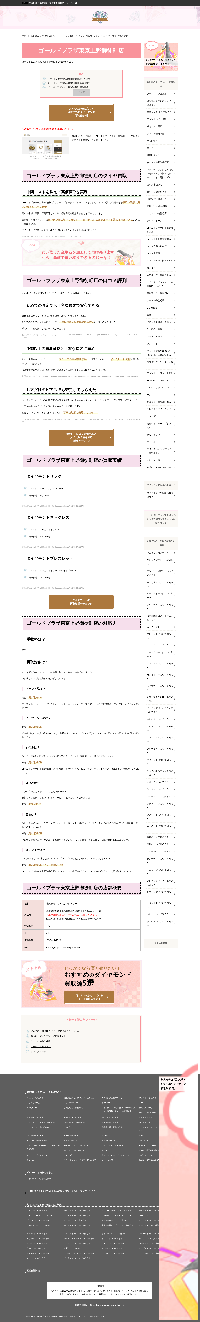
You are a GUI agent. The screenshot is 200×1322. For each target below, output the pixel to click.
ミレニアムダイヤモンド (159, 409)
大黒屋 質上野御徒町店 (159, 275)
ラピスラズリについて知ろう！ (160, 562)
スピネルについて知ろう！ (160, 719)
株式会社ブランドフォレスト (160, 364)
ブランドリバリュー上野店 (160, 373)
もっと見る (79, 92)
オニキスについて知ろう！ (160, 782)
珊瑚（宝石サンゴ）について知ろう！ (160, 699)
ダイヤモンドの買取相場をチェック (81, 602)
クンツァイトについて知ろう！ (160, 665)
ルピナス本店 (153, 460)
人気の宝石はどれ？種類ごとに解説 (161, 543)
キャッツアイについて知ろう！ (160, 739)
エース (150, 148)
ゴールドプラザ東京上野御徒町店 (160, 230)
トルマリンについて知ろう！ (159, 871)
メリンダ (151, 416)
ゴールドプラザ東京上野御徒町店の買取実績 (68, 87)
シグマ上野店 (153, 253)
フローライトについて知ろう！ (160, 750)
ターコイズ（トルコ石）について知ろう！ (160, 710)
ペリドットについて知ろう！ (159, 762)
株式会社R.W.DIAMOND (159, 467)
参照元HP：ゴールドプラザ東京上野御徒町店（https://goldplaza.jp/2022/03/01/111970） (53, 506)
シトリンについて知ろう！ (160, 789)
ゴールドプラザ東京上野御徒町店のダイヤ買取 (69, 78)
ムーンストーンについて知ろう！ (160, 595)
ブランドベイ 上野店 (157, 119)
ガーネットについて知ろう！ (159, 828)
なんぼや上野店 (154, 329)
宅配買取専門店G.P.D (157, 293)
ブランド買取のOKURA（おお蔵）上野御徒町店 (159, 353)
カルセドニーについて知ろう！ (160, 676)
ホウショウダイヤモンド (159, 387)
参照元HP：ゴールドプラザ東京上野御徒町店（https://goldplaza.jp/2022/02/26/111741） (53, 588)
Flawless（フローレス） (159, 380)
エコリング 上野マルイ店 (159, 112)
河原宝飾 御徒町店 (157, 199)
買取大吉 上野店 (155, 184)
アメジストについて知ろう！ (159, 816)
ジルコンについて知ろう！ (160, 553)
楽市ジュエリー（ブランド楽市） (160, 425)
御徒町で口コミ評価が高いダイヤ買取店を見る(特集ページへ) (81, 437)
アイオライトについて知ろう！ (160, 728)
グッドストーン (38, 1051)
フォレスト (152, 344)
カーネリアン (153, 627)
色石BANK (152, 141)
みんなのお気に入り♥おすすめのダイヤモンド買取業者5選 (81, 112)
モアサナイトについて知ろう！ (160, 688)
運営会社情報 (161, 943)
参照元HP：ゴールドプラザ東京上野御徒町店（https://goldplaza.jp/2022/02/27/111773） (53, 547)
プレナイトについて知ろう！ (159, 636)
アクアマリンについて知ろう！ (160, 805)
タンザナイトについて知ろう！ (160, 860)
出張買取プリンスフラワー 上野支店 (160, 103)
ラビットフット (154, 434)
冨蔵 (149, 315)
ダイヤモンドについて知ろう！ (160, 923)
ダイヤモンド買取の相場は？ (161, 485)
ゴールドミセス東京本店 (159, 239)
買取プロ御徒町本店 (157, 192)
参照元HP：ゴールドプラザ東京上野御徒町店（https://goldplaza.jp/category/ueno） (52, 236)
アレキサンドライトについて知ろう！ (160, 883)
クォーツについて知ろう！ (160, 645)
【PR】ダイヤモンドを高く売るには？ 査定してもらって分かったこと (161, 519)
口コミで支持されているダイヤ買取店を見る (89, 997)
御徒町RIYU (153, 155)
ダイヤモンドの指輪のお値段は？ (160, 495)
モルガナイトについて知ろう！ (160, 584)
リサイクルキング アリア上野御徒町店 (159, 451)
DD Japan (152, 307)
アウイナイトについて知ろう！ (160, 606)
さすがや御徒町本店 (157, 246)
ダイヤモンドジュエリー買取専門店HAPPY (160, 284)
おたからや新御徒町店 (158, 162)
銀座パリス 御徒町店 (41, 1046)
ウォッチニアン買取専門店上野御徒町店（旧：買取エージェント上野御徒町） (160, 173)
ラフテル (151, 442)
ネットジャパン (154, 336)
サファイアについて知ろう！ (159, 894)
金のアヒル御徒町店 (40, 1041)
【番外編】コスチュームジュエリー (160, 618)
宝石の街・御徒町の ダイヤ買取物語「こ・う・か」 (54, 3)
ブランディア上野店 (157, 93)
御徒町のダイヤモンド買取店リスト (48, 1036)
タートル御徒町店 (155, 300)
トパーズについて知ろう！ (160, 796)
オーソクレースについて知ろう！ (160, 654)
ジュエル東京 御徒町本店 (160, 260)
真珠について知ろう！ (158, 837)
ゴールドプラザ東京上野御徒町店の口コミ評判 (69, 83)
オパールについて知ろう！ (160, 851)
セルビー (151, 267)
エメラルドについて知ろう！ (159, 905)
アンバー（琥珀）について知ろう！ (160, 573)
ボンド (150, 394)
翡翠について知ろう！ (158, 844)
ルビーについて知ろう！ (159, 914)
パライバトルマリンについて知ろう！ (160, 773)
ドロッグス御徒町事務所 (159, 322)
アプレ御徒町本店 (155, 133)
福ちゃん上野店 (154, 126)
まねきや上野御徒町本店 (159, 402)
